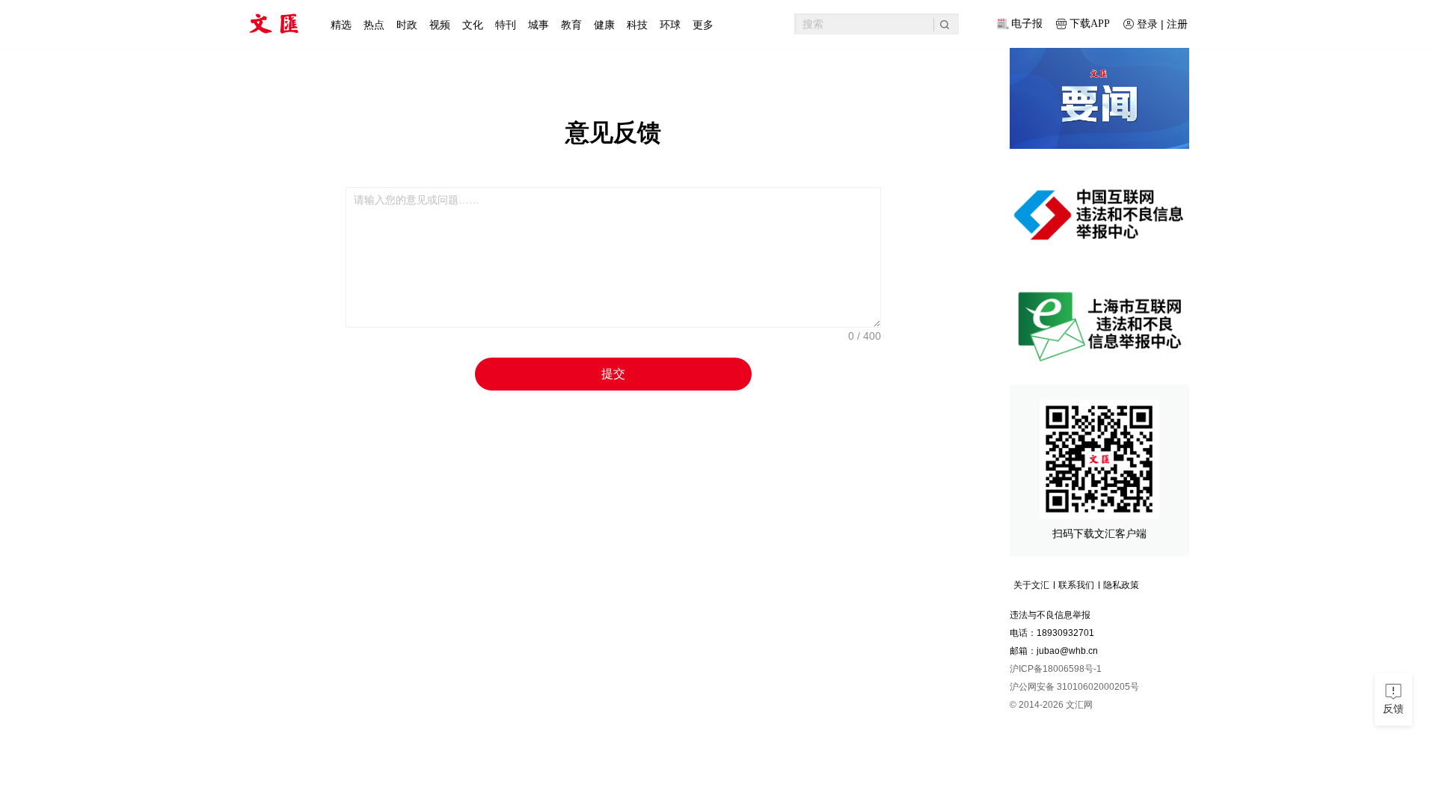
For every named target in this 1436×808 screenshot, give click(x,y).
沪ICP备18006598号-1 (1056, 669)
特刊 (505, 25)
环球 (670, 25)
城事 (538, 25)
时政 (406, 25)
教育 (571, 25)
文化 (472, 25)
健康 (604, 25)
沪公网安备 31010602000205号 (1074, 687)
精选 (341, 25)
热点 (373, 25)
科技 (637, 25)
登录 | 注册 (1162, 24)
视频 (439, 25)
